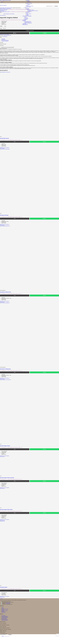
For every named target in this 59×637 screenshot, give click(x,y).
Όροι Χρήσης (3, 615)
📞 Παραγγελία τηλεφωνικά (29, 30)
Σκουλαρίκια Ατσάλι (29, 3)
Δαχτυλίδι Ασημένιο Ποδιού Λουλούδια (7, 477)
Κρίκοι (29, 4)
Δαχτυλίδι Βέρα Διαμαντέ (4, 138)
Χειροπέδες (29, 11)
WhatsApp (44, 141)
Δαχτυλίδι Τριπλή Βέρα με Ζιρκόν (5, 11)
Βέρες (29, 1)
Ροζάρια (27, 14)
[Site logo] (1, 5)
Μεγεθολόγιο (3, 612)
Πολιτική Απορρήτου (5, 616)
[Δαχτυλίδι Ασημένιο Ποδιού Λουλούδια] (9, 475)
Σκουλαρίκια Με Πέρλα (4, 215)
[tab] (3, 38)
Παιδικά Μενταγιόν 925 (28, 22)
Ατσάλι (3, 608)
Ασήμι (6, 7)
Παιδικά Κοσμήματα (4, 610)
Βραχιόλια (26, 19)
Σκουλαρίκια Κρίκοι (3, 587)
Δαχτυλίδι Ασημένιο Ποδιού (4, 9)
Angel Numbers (28, 6)
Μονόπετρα (29, 2)
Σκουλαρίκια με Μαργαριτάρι (5, 368)
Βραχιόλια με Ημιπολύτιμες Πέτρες (33, 10)
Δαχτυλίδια (27, 0)
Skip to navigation (2, 0)
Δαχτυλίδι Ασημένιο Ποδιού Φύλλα (6, 509)
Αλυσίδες (27, 8)
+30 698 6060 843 (8, 603)
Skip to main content (8, 0)
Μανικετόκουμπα (28, 13)
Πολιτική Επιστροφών (5, 619)
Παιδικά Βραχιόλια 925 (28, 21)
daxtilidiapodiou (5, 36)
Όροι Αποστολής (4, 618)
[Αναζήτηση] (52, 5)
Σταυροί (27, 5)
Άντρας (26, 7)
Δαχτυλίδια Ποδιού (9, 7)
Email (14, 141)
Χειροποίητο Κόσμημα (5, 609)
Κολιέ (25, 16)
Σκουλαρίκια (26, 18)
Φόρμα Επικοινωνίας (5, 620)
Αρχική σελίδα (2, 7)
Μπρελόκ (3, 611)
